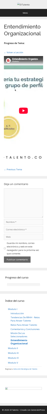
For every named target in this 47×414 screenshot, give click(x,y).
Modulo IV (13, 357)
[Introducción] (28, 43)
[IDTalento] (23, 4)
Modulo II (13, 348)
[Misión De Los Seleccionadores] (40, 43)
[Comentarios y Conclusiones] (37, 43)
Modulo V (13, 362)
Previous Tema (13, 169)
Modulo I (12, 309)
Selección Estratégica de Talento (25, 369)
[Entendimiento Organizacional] (5, 47)
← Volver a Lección (13, 52)
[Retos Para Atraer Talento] (34, 43)
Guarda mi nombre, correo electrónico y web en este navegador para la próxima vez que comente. (23, 248)
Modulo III (13, 352)
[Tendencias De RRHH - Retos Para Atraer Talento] (31, 43)
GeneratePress (38, 410)
